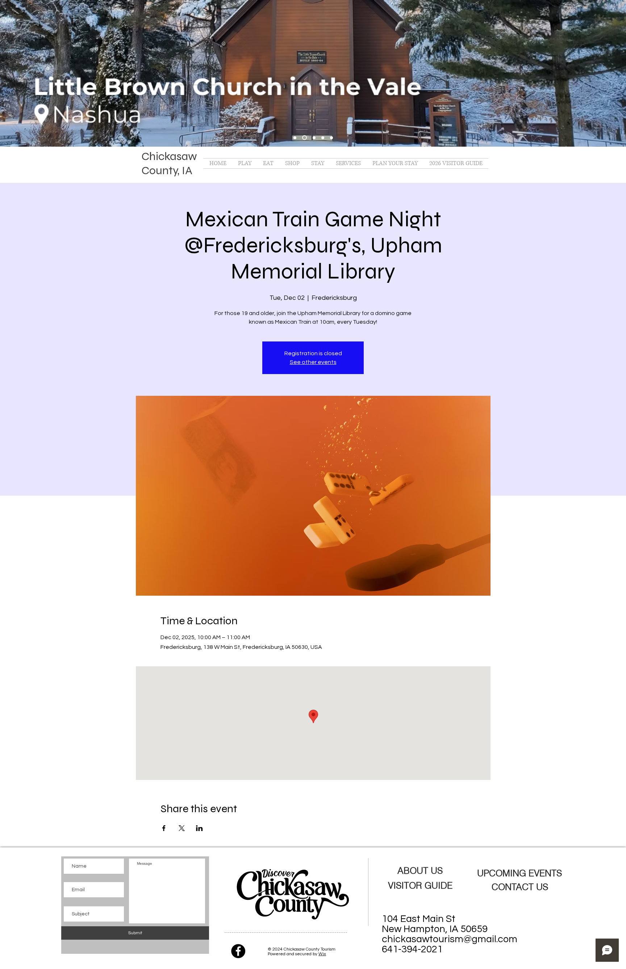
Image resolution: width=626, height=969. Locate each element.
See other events (313, 362)
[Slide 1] (304, 137)
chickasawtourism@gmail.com (449, 939)
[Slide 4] (331, 137)
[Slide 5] (294, 137)
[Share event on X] (181, 828)
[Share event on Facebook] (163, 828)
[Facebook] (238, 951)
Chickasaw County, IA (169, 163)
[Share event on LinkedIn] (199, 828)
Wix (322, 954)
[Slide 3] (322, 137)
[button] (244, 163)
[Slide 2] (314, 137)
